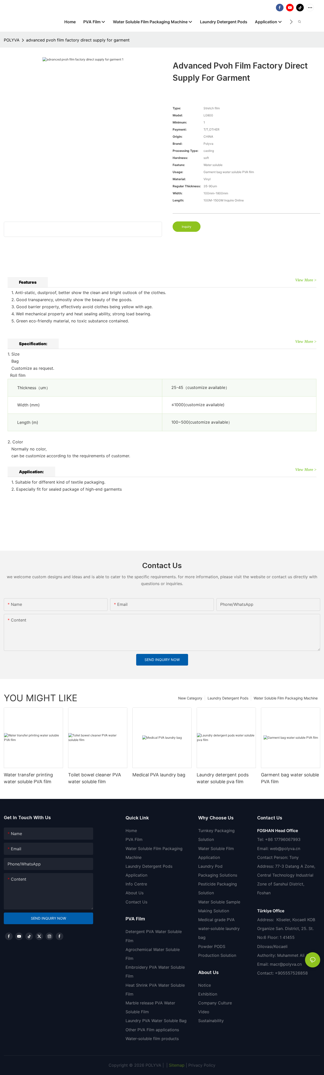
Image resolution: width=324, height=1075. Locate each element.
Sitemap (176, 1065)
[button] (291, 21)
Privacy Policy (201, 1065)
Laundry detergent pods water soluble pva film (223, 778)
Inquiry (186, 227)
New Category (190, 698)
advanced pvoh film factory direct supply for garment (78, 40)
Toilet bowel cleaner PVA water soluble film (94, 778)
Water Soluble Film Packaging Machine (286, 698)
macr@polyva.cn (286, 964)
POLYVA (11, 40)
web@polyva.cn (285, 848)
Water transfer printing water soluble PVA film (28, 778)
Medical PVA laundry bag (158, 774)
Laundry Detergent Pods (228, 698)
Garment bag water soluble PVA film (290, 778)
